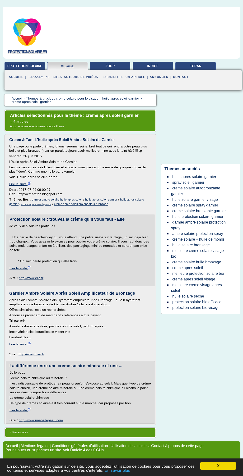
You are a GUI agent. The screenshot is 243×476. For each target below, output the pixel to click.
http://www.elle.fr (31, 278)
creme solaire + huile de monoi (198, 239)
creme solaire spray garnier (195, 205)
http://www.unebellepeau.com (41, 420)
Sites (57, 77)
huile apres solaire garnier (194, 177)
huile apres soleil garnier (101, 199)
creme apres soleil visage (193, 279)
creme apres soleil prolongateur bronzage (81, 204)
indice (153, 66)
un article (135, 77)
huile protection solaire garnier (197, 217)
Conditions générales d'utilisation (80, 446)
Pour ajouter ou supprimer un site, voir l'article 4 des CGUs (54, 450)
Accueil (16, 77)
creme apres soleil (187, 268)
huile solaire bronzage (191, 245)
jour (110, 66)
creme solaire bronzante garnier (199, 211)
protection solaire (24, 66)
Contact (180, 77)
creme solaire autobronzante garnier (195, 191)
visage (67, 66)
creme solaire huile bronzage (196, 262)
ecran (195, 66)
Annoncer (159, 77)
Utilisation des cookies (130, 446)
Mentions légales (35, 446)
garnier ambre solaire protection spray (198, 225)
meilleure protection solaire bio (198, 273)
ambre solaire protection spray (197, 234)
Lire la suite (18, 184)
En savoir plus (117, 470)
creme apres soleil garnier (36, 204)
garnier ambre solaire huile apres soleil (57, 199)
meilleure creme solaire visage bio (197, 253)
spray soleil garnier (188, 182)
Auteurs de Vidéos (81, 77)
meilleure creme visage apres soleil (196, 288)
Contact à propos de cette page (177, 446)
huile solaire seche (188, 296)
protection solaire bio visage (196, 308)
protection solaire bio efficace (196, 302)
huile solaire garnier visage (195, 199)
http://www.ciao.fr (31, 354)
